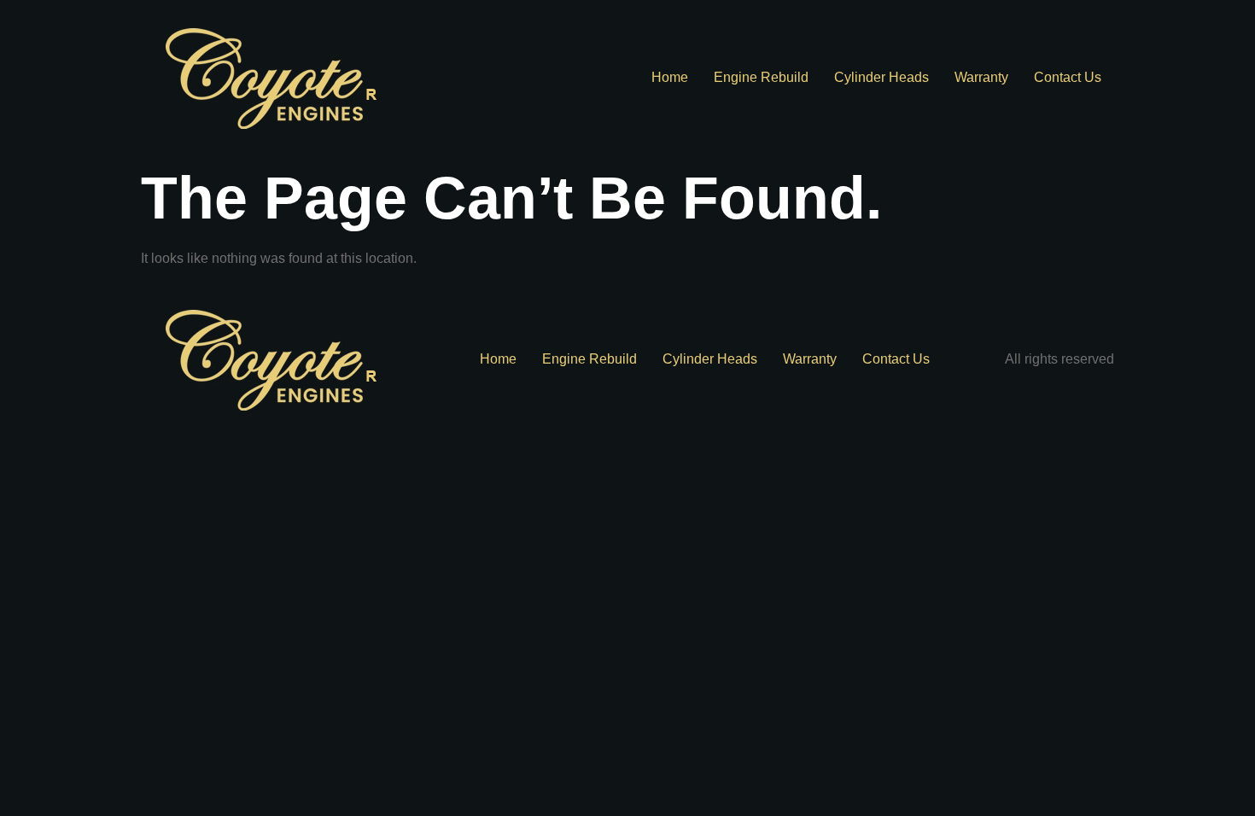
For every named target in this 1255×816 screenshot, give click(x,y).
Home (669, 77)
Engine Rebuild (761, 77)
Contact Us (1067, 77)
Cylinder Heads (881, 77)
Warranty (981, 77)
